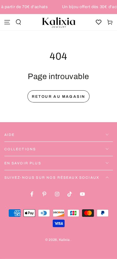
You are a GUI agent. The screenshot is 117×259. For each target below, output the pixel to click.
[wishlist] (98, 22)
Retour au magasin (58, 96)
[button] (18, 22)
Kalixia (65, 240)
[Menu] (7, 22)
